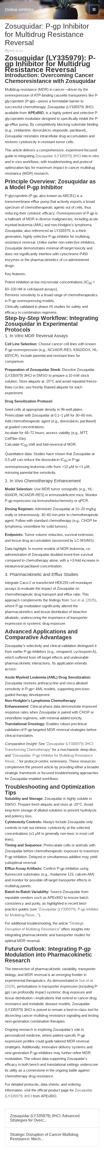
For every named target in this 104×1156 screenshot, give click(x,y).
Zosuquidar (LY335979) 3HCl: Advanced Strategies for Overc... (45, 1118)
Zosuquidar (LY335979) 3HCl (58, 156)
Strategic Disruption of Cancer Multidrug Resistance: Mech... (44, 1136)
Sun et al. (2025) (83, 600)
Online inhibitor (19, 9)
